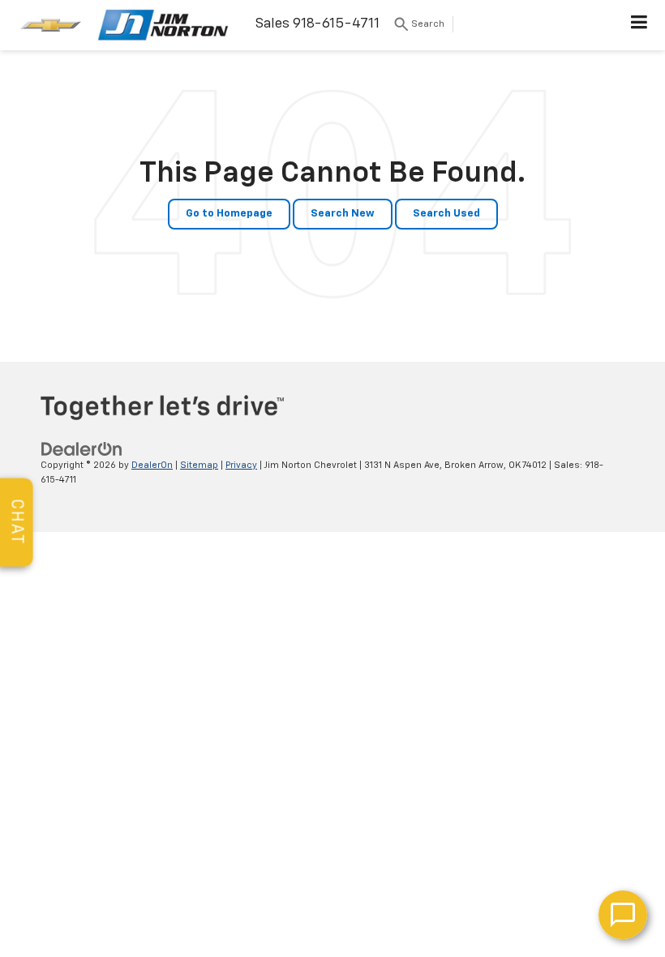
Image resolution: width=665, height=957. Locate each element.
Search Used (446, 213)
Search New (343, 213)
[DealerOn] (82, 449)
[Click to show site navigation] (639, 25)
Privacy (241, 465)
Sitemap (199, 465)
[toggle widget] (622, 914)
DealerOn (152, 465)
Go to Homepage (229, 213)
